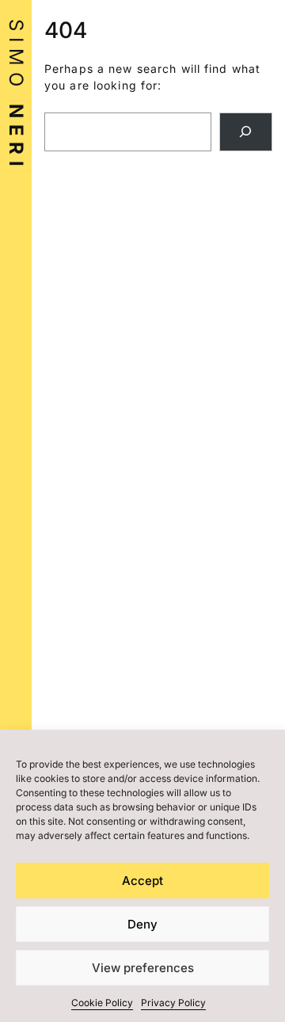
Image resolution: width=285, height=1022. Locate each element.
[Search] (245, 131)
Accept (142, 880)
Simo (16, 96)
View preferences (143, 967)
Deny (142, 924)
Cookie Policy (102, 1003)
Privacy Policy (173, 1003)
